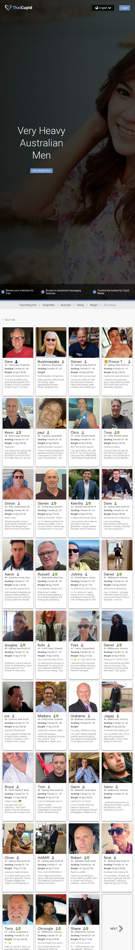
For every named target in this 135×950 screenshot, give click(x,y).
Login (125, 7)
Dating (80, 305)
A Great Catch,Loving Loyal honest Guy (84, 376)
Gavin (75, 787)
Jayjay (109, 716)
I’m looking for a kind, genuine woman (84, 588)
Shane (76, 928)
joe (7, 716)
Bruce (9, 787)
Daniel (109, 574)
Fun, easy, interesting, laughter (84, 730)
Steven (76, 362)
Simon (10, 503)
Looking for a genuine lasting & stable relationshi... (117, 376)
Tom (41, 787)
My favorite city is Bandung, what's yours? (117, 518)
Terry (9, 928)
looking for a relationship (115, 588)
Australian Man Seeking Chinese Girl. (117, 730)
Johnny (76, 574)
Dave (9, 362)
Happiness (10, 447)
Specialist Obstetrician (15, 730)
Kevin (9, 432)
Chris (75, 432)
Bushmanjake (48, 362)
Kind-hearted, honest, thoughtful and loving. (51, 588)
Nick (107, 858)
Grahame (78, 716)
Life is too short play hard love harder (51, 659)
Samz (108, 787)
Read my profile (78, 872)
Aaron (9, 574)
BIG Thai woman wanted (82, 447)
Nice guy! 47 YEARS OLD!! (116, 659)
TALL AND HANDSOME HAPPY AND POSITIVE (51, 872)
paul (41, 432)
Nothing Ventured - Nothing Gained (51, 518)
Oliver (9, 858)
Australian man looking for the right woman (117, 872)
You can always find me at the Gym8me (51, 943)
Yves (74, 645)
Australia (66, 305)
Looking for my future (81, 801)
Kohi (41, 645)
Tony (108, 432)
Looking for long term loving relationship (18, 376)
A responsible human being (83, 518)
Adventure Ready (112, 447)
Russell (44, 574)
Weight (94, 305)
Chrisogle (45, 928)
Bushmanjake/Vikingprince (50, 376)
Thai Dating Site (28, 305)
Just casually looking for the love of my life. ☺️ (18, 588)
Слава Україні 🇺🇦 (13, 801)
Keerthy (77, 503)
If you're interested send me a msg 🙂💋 (51, 801)
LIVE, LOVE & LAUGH (81, 943)
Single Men (49, 305)
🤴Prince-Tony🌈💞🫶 (115, 362)
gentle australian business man (51, 447)
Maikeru (44, 716)
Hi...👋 (8, 943)
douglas (11, 645)
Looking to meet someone (16, 872)
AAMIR (43, 858)
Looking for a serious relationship (51, 730)
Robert (76, 858)
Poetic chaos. (11, 518)
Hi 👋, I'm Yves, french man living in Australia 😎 (84, 659)
